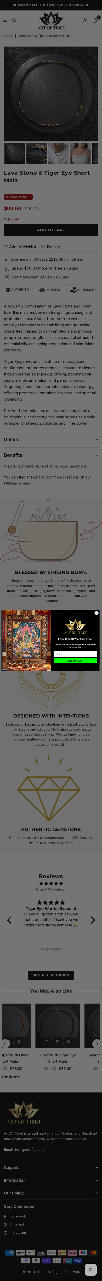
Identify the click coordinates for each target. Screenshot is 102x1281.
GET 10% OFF (75, 660)
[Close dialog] (96, 613)
